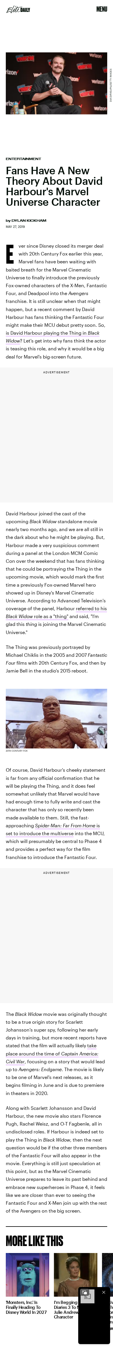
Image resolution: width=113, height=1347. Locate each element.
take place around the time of (52, 1053)
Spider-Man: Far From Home (65, 825)
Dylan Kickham (29, 220)
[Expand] (84, 1292)
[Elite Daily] (18, 9)
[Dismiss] (103, 1292)
